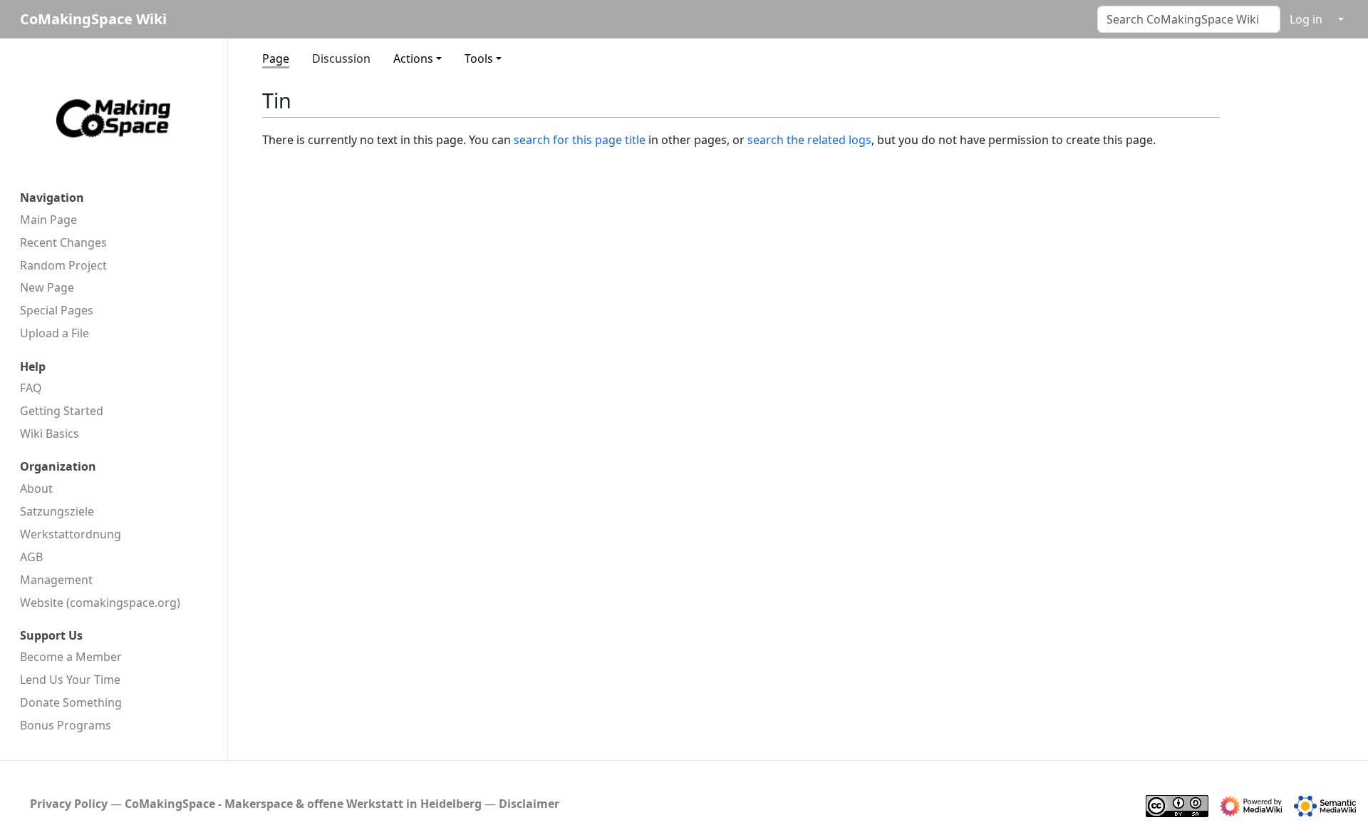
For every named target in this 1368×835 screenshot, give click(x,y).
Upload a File (54, 333)
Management (56, 580)
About (36, 488)
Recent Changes (63, 242)
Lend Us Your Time (70, 679)
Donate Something (71, 702)
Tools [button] (479, 58)
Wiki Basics (49, 433)
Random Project (63, 265)
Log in (1306, 19)
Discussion (341, 58)
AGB (31, 557)
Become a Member (71, 657)
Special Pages (56, 310)
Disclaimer (529, 803)
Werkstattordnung (70, 534)
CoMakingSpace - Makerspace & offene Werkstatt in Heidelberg (303, 803)
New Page (47, 287)
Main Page (48, 219)
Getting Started (61, 411)
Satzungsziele (57, 511)
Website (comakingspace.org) (100, 602)
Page (275, 58)
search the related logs (809, 140)
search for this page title (580, 140)
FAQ (31, 388)
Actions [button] (413, 58)
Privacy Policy (69, 803)
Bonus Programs (65, 725)
